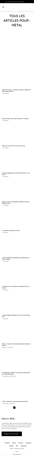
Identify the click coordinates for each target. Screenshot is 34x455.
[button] (3, 7)
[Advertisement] (17, 48)
